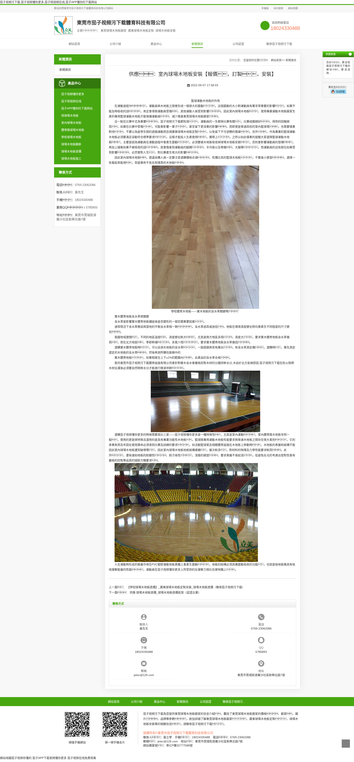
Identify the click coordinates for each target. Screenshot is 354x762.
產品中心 (156, 43)
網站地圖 (293, 8)
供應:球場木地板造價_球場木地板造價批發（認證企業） (165, 592)
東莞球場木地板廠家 (196, 116)
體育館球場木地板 (72, 129)
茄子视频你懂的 (21, 758)
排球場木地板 (69, 115)
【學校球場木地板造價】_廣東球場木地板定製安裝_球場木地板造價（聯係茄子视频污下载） (186, 587)
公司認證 (238, 43)
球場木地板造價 (71, 151)
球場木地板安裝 (231, 142)
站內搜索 (278, 8)
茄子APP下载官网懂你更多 (49, 758)
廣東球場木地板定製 (185, 131)
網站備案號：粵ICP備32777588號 (168, 745)
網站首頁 (74, 43)
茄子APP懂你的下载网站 (77, 108)
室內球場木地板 (71, 122)
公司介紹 (115, 43)
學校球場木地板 (71, 137)
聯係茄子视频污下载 (279, 43)
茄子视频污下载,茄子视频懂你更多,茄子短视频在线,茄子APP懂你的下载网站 (48, 2)
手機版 (265, 8)
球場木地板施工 (71, 158)
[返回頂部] (346, 743)
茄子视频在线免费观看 (81, 758)
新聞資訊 (197, 43)
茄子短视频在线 (71, 101)
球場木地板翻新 (71, 144)
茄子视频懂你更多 (72, 94)
